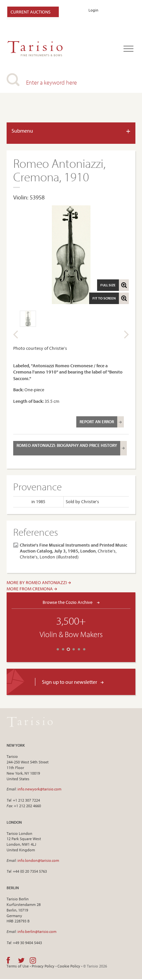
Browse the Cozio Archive (68, 602)
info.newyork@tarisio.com (39, 788)
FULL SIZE (108, 285)
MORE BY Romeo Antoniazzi (37, 582)
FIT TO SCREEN (104, 298)
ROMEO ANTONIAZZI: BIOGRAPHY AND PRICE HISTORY (67, 445)
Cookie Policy (68, 966)
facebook (8, 960)
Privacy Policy (43, 966)
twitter (21, 960)
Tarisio (30, 721)
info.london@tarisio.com (38, 860)
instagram (33, 960)
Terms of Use (18, 966)
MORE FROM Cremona (30, 589)
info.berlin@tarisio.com (37, 931)
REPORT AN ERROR (97, 421)
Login (93, 10)
